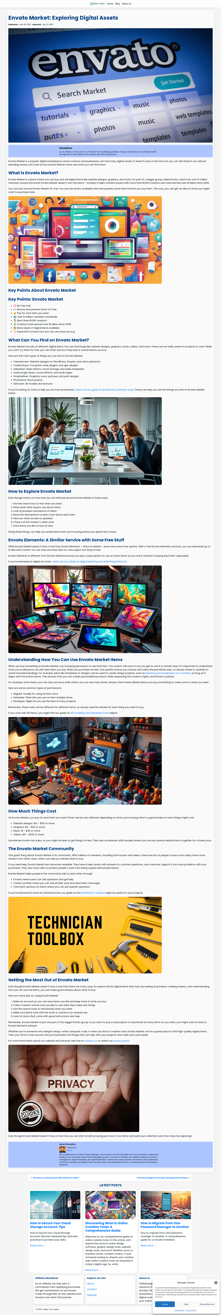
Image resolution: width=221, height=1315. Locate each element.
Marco (70, 1150)
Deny (186, 1304)
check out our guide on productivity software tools (104, 389)
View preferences (207, 1304)
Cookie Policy (179, 1310)
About (90, 1283)
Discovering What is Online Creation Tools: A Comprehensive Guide (106, 1226)
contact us (90, 1040)
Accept (165, 1304)
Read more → (38, 1245)
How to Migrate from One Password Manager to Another (165, 1225)
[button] (216, 1282)
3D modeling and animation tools (89, 712)
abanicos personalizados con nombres (168, 673)
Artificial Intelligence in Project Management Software (162, 1178)
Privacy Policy (191, 1310)
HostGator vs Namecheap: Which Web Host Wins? (56, 1178)
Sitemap (92, 1295)
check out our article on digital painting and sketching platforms (89, 561)
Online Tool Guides (51, 1309)
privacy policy (121, 1040)
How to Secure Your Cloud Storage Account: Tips (50, 1225)
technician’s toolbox (92, 892)
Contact (92, 1289)
